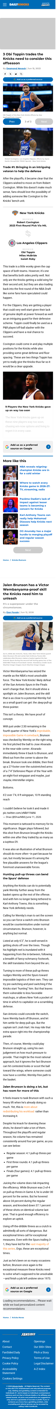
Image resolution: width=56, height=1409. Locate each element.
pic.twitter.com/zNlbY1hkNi (19, 812)
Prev (12, 121)
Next (44, 121)
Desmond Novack (16, 68)
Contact (7, 1346)
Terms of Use (42, 1357)
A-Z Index (39, 1369)
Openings (39, 1341)
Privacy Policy (10, 1357)
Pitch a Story (41, 1352)
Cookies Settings (12, 1378)
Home (6, 560)
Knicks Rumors (19, 560)
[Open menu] (5, 4)
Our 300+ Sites (42, 1346)
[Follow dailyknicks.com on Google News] (48, 447)
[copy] (21, 74)
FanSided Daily (11, 1352)
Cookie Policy (10, 1363)
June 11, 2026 (33, 817)
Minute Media (17, 1386)
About (6, 1341)
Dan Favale (12, 612)
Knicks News (18, 1317)
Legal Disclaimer (44, 1363)
